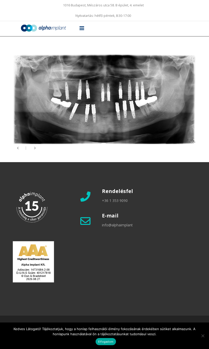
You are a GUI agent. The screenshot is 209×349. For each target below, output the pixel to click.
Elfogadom (105, 341)
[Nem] (202, 335)
